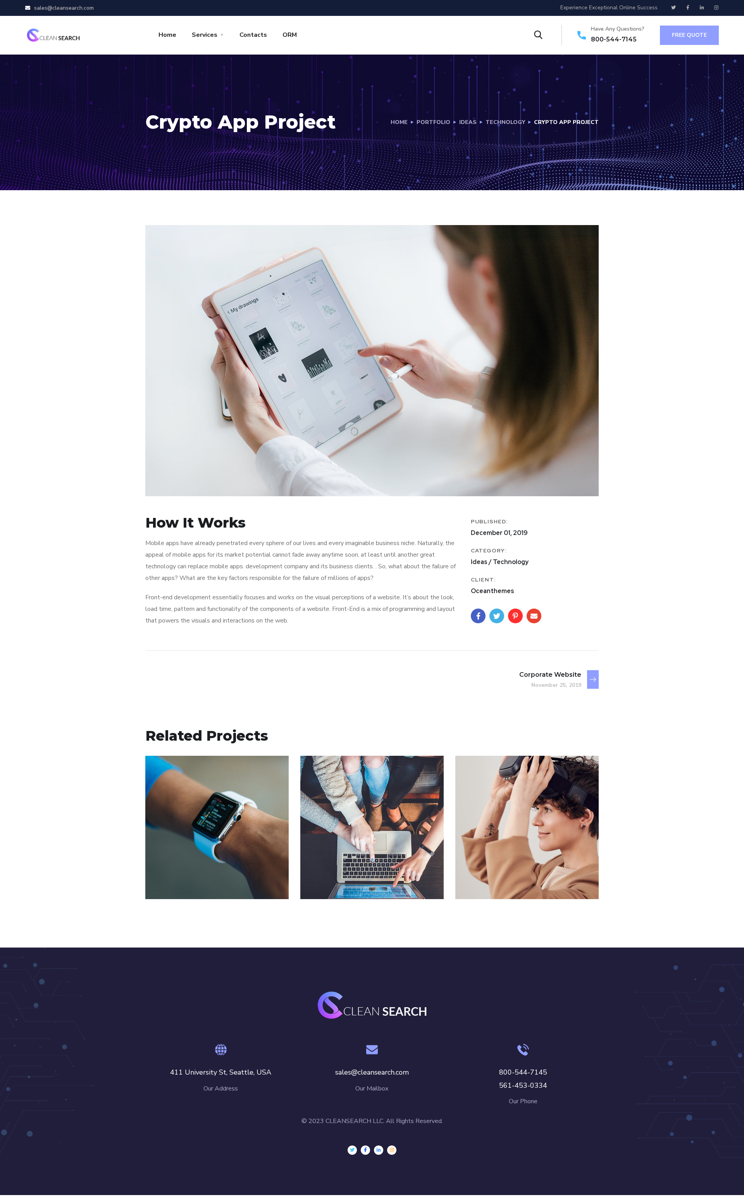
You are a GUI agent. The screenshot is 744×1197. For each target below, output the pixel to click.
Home (167, 35)
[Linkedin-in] (702, 7)
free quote (689, 35)
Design (327, 882)
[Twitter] (673, 7)
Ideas (468, 122)
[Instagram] (716, 7)
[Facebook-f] (687, 7)
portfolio (433, 122)
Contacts (253, 35)
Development (182, 882)
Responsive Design (208, 868)
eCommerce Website (368, 868)
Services (204, 35)
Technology (505, 122)
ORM (289, 35)
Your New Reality (513, 868)
